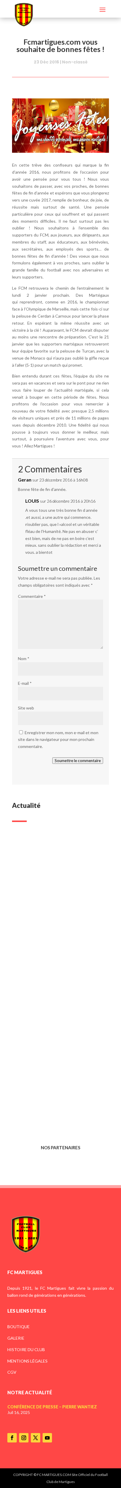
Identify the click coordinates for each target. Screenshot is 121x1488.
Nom (23, 658)
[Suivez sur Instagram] (23, 1437)
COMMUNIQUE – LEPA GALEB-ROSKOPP (52, 1005)
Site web (26, 707)
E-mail (25, 683)
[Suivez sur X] (35, 1437)
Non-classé (75, 62)
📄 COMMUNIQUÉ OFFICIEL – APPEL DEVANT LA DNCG (58, 1100)
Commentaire (32, 596)
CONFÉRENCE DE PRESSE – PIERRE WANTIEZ (55, 910)
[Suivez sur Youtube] (47, 1437)
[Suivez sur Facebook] (12, 1437)
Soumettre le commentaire (78, 760)
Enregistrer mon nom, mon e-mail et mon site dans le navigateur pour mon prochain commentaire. (58, 739)
